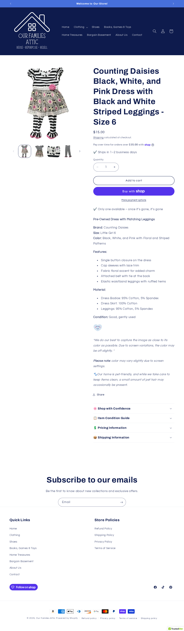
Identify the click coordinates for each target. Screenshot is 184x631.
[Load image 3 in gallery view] (53, 151)
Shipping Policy (104, 535)
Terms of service (128, 618)
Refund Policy (103, 528)
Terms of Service (105, 548)
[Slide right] (80, 151)
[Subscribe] (122, 502)
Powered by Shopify (67, 618)
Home (13, 528)
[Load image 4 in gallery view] (68, 151)
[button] (80, 27)
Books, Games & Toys (23, 548)
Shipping (98, 137)
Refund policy (89, 618)
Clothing (15, 535)
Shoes (13, 541)
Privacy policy (107, 618)
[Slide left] (13, 151)
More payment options (133, 200)
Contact (15, 574)
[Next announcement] (173, 3)
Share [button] (100, 394)
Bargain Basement (22, 561)
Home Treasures (20, 555)
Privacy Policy (103, 541)
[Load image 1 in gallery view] (24, 151)
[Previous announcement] (11, 3)
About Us (15, 567)
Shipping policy (149, 618)
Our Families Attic (45, 618)
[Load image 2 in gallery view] (39, 151)
